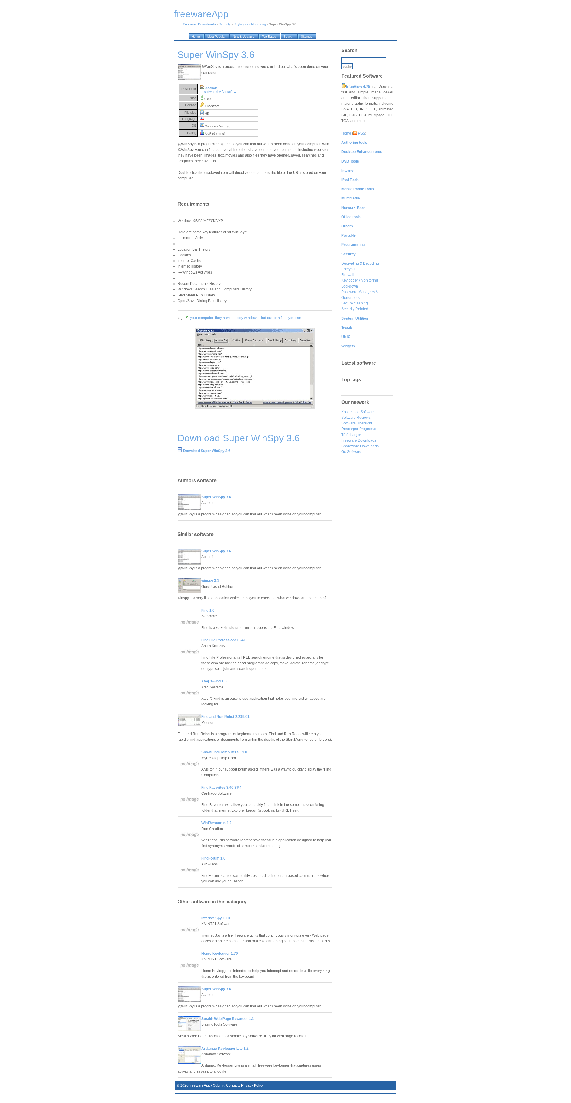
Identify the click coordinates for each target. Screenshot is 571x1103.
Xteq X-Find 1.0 (214, 681)
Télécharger (351, 435)
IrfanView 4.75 (358, 87)
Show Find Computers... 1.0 (224, 752)
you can (294, 318)
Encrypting (350, 269)
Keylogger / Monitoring (250, 24)
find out (266, 318)
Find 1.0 (207, 610)
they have (223, 318)
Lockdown (349, 286)
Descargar (349, 429)
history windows (245, 318)
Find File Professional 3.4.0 (224, 640)
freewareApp (199, 1085)
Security (225, 24)
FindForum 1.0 (213, 858)
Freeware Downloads (358, 440)
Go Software (351, 452)
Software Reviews (356, 417)
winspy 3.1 (210, 581)
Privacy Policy (252, 1085)
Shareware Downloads (360, 446)
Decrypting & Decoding (360, 263)
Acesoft (211, 88)
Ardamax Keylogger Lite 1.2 (225, 1048)
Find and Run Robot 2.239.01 (225, 717)
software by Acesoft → (220, 91)
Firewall (347, 275)
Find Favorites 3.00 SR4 (221, 787)
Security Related (354, 309)
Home (346, 133)
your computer (201, 318)
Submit (218, 1085)
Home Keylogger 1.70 (219, 954)
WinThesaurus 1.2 (216, 823)
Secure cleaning (354, 303)
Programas (368, 429)
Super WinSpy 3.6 (216, 497)
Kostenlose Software (358, 412)
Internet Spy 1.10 (215, 918)
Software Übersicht (356, 423)
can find (280, 318)
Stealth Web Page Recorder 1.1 (227, 1019)
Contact (232, 1085)
